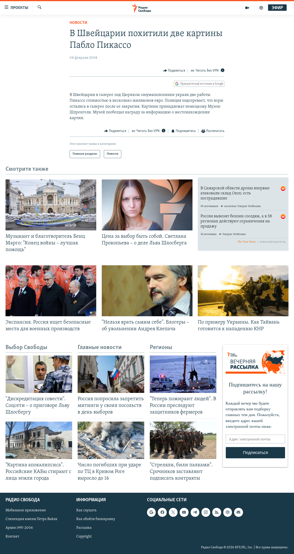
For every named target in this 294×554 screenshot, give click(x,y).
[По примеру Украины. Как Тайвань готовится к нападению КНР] (243, 290)
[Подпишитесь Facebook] (162, 512)
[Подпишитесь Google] (151, 512)
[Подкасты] (227, 512)
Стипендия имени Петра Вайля (31, 519)
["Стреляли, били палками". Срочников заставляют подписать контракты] (183, 440)
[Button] (174, 71)
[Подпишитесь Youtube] (184, 512)
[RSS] (216, 512)
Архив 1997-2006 (19, 528)
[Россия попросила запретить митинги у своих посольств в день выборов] (111, 374)
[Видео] (247, 7)
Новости (78, 23)
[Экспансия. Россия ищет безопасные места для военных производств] (51, 290)
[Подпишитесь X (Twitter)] (173, 512)
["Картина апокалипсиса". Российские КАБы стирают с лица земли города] (39, 440)
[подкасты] (261, 7)
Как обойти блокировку (95, 519)
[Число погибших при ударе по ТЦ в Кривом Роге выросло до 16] (111, 440)
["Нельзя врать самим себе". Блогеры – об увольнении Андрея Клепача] (147, 290)
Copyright (84, 537)
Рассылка (84, 528)
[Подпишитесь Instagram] (205, 512)
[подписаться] (238, 512)
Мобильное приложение (26, 510)
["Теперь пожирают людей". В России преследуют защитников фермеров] (183, 374)
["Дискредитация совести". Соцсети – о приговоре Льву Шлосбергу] (39, 374)
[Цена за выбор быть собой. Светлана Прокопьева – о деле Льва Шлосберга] (147, 204)
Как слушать (86, 510)
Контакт (12, 537)
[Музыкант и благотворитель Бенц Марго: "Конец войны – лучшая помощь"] (51, 204)
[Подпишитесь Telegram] (195, 512)
